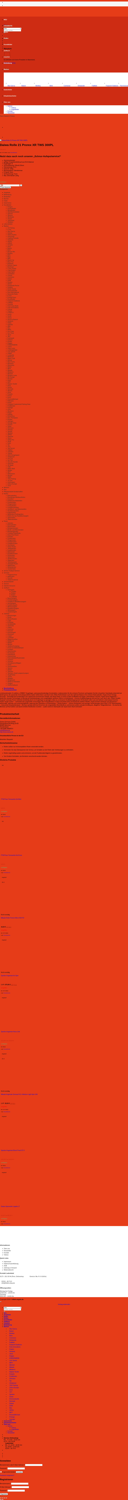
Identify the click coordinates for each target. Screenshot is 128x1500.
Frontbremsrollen (13, 507)
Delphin (10, 287)
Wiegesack (11, 680)
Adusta (9, 233)
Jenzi (9, 335)
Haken (9, 627)
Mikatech (10, 372)
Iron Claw (10, 331)
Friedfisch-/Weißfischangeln (16, 601)
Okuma (9, 390)
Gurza (9, 318)
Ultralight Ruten (12, 564)
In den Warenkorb (5, 187)
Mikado (9, 370)
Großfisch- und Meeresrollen (16, 509)
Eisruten (10, 536)
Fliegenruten (11, 540)
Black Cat (10, 260)
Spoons (10, 215)
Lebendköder (8, 224)
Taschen (10, 671)
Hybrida (10, 324)
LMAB (9, 353)
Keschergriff (11, 632)
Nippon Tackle (12, 384)
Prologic (10, 407)
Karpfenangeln (12, 605)
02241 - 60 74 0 (6, 1281)
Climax (9, 275)
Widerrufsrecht (8, 1270)
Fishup (9, 309)
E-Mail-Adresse (5, 1487)
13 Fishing (11, 228)
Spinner (10, 213)
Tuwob (9, 453)
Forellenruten (11, 542)
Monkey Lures (12, 375)
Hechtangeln (11, 603)
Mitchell (10, 374)
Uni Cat (10, 458)
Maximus (10, 363)
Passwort (3, 1468)
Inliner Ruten (11, 547)
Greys (9, 314)
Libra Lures (11, 348)
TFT (10, 1392)
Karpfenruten (11, 550)
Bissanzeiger (11, 615)
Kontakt (10, 111)
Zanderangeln (12, 612)
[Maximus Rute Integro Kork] (8, 137)
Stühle (9, 670)
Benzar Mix (11, 251)
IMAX (9, 329)
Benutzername (5, 1483)
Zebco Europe (12, 484)
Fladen (9, 311)
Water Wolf (11, 468)
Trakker (9, 450)
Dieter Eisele (11, 289)
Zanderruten (11, 569)
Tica (8, 446)
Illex (8, 328)
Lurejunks (10, 355)
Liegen (9, 636)
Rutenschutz (11, 656)
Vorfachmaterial (12, 580)
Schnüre (6, 573)
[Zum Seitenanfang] (0, 1301)
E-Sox (9, 296)
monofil (9, 578)
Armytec (10, 245)
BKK (9, 258)
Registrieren (4, 1494)
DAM (9, 280)
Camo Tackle (11, 268)
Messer (9, 644)
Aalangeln (10, 590)
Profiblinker (11, 406)
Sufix (9, 443)
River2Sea (11, 416)
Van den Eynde (12, 462)
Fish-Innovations (13, 307)
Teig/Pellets (11, 675)
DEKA (9, 284)
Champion (10, 274)
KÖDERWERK (12, 345)
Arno (9, 246)
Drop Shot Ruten (13, 535)
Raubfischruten (12, 553)
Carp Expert (11, 270)
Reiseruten (11, 555)
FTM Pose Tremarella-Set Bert (11, 799)
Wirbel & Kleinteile (13, 681)
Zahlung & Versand (10, 1268)
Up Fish (10, 460)
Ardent (9, 243)
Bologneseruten (12, 528)
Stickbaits (10, 217)
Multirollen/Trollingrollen (15, 514)
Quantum (10, 411)
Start (1, 116)
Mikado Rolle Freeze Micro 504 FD (12, 918)
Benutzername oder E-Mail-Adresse (12, 1465)
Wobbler (10, 222)
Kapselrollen (11, 512)
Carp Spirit (11, 272)
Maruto (9, 360)
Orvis (9, 392)
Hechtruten (11, 545)
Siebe (9, 665)
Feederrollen (11, 502)
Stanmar (10, 436)
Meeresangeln (12, 607)
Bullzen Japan (12, 265)
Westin (9, 470)
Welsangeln (11, 610)
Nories (9, 387)
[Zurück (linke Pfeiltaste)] (0, 1499)
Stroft (9, 441)
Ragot (9, 413)
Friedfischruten (12, 543)
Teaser (9, 219)
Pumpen (10, 649)
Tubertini (10, 452)
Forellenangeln (12, 600)
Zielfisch (6, 588)
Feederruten (11, 538)
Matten (9, 642)
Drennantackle (12, 290)
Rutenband (11, 654)
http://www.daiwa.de (6, 732)
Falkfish (94, 86)
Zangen (10, 683)
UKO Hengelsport (13, 455)
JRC (8, 336)
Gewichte (10, 626)
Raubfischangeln (13, 608)
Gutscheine (8, 90)
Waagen (10, 678)
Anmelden (19, 1472)
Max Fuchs (11, 362)
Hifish (9, 323)
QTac (9, 409)
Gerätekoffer (11, 624)
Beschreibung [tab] (9, 688)
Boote (9, 617)
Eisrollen (10, 499)
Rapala (9, 414)
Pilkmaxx (10, 401)
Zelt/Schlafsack (12, 685)
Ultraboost (10, 457)
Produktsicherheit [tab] (10, 690)
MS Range (11, 377)
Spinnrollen (11, 517)
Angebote (8, 26)
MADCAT (10, 357)
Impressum (7, 1261)
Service (6, 584)
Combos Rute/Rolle (14, 533)
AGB (5, 1266)
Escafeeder (11, 299)
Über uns (7, 102)
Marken (6, 69)
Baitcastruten (11, 525)
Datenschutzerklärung (11, 1263)
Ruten (6, 32)
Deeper (9, 282)
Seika (9, 426)
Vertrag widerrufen (64, 1304)
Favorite (10, 304)
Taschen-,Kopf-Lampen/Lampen (18, 673)
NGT (9, 382)
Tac (8, 445)
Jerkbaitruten (11, 548)
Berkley (38, 86)
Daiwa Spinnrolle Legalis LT (10, 1206)
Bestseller (7, 196)
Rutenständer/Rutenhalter (16, 658)
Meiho (9, 367)
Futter (6, 201)
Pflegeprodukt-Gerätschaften (13, 491)
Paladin (10, 394)
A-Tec (9, 229)
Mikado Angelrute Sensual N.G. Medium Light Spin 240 (19, 1094)
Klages (9, 343)
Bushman (10, 267)
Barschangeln (12, 598)
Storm (9, 438)
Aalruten (10, 523)
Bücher (6, 199)
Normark (10, 389)
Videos (13, 108)
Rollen (6, 38)
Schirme (10, 661)
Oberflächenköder (13, 212)
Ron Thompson (12, 418)
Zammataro (11, 482)
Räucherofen (11, 651)
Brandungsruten (12, 531)
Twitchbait (10, 220)
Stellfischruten (12, 558)
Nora (9, 385)
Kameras (10, 629)
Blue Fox (10, 262)
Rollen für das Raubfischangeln (17, 516)
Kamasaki (10, 338)
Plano (9, 402)
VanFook (10, 463)
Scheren (10, 659)
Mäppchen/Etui (12, 639)
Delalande (81, 86)
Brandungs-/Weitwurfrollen (16, 497)
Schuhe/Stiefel (8, 581)
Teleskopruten (12, 562)
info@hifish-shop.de (8, 1283)
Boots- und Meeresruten (15, 530)
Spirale (9, 431)
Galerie (9, 106)
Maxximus (10, 365)
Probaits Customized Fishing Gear (18, 404)
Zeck (9, 485)
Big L (9, 257)
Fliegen (10, 207)
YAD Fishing (11, 479)
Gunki (9, 316)
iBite (8, 326)
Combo (13, 591)
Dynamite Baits (12, 294)
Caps (9, 620)
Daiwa (12, 116)
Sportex (10, 433)
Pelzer (9, 396)
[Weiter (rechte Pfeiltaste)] (2, 1499)
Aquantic (10, 240)
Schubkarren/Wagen (14, 663)
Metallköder (11, 210)
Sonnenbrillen (12, 666)
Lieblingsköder (12, 350)
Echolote (10, 622)
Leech (9, 346)
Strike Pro (10, 440)
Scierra (9, 424)
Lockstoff (10, 637)
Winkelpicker (11, 567)
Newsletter (11, 113)
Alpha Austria (11, 235)
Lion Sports (11, 351)
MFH (9, 368)
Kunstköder (8, 44)
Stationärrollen (12, 519)
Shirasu (10, 429)
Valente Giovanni (9, 586)
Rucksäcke (11, 653)
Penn (9, 397)
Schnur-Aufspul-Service (12, 571)
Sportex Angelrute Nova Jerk (10, 1031)
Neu (5, 19)
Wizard (9, 475)
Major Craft (11, 358)
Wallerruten (11, 565)
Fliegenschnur (12, 574)
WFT (9, 472)
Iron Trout (10, 333)
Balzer (24, 86)
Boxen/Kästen (12, 619)
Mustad (9, 379)
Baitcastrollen (12, 495)
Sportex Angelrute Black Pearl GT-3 (13, 1150)
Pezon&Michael (12, 399)
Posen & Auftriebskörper (15, 648)
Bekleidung (8, 63)
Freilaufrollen (11, 506)
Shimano (10, 428)
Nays (9, 380)
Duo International (13, 292)
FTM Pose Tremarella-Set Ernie (11, 855)
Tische (9, 676)
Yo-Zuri (9, 480)
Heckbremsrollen (13, 511)
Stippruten (10, 560)
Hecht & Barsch (12, 319)
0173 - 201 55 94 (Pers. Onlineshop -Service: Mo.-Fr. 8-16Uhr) (23, 1276)
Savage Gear (11, 423)
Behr (51, 86)
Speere (9, 668)
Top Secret (11, 448)
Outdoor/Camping (13, 646)
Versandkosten (13, 152)
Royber (9, 419)
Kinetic (9, 341)
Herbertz (10, 321)
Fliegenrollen (11, 504)
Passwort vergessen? (7, 1475)
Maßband (10, 641)
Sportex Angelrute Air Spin (9, 975)
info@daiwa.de (5, 730)
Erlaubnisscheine (10, 96)
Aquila (9, 241)
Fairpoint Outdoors (112, 86)
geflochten (10, 576)
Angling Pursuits (12, 238)
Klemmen (10, 634)
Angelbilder (15, 109)
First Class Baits (12, 306)
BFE (8, 255)
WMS (9, 477)
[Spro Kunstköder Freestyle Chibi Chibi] (8, 127)
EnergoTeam (11, 297)
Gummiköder (11, 208)
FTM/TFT (10, 313)
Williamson (11, 474)
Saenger (10, 421)
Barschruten (11, 526)
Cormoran (67, 86)
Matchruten (11, 552)
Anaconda (10, 236)
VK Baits (10, 465)
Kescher (10, 631)
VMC (9, 467)
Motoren (6, 487)
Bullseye (10, 263)
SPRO (9, 435)
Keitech (10, 340)
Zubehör (14, 596)
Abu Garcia (11, 86)
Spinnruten (11, 557)
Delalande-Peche (13, 285)
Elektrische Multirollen (14, 500)
